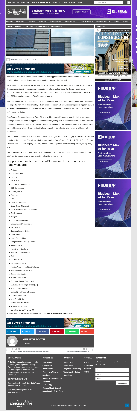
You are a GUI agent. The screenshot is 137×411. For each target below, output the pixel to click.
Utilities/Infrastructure (86, 21)
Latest (9, 2)
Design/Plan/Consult (70, 21)
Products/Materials (55, 21)
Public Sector (31, 21)
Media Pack (25, 2)
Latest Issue (35, 2)
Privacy (87, 362)
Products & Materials (50, 372)
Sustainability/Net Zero (103, 21)
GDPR (86, 372)
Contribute (67, 375)
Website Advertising (71, 372)
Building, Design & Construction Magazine (24, 313)
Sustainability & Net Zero (52, 391)
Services (116, 21)
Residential (9, 21)
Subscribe (71, 2)
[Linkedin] (128, 2)
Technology (42, 21)
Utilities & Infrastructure (52, 378)
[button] (13, 331)
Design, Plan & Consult (51, 388)
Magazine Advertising (72, 369)
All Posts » (26, 343)
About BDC (16, 2)
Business (125, 21)
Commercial (20, 21)
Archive (64, 2)
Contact (79, 2)
